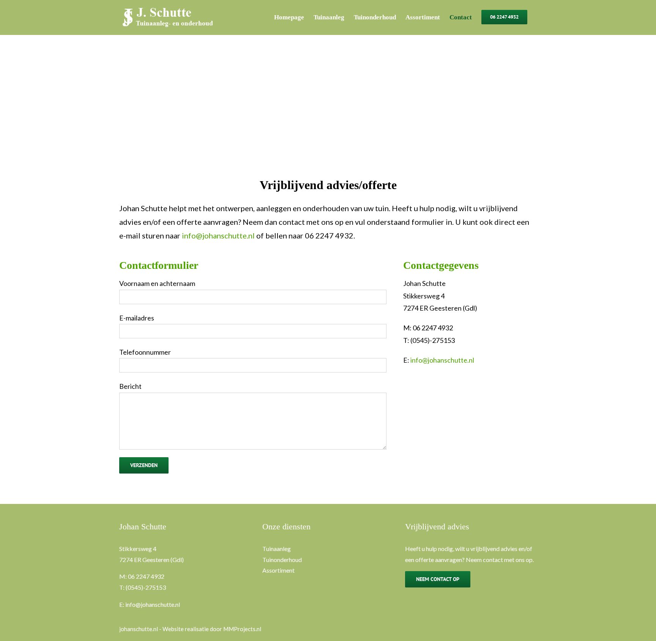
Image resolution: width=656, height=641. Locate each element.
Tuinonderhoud (282, 559)
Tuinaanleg (276, 548)
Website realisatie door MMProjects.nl (211, 628)
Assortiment (278, 570)
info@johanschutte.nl (218, 235)
